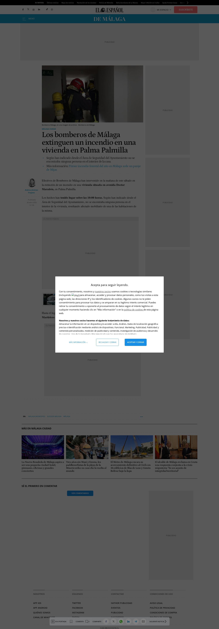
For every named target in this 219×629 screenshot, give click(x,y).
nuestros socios (103, 291)
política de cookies (133, 309)
